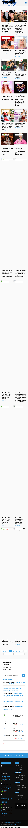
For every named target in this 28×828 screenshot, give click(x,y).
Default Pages (19, 795)
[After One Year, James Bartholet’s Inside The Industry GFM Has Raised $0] (20, 70)
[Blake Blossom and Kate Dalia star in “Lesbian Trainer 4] (20, 121)
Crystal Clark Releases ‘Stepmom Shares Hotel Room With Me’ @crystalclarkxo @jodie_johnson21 (13, 688)
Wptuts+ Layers (19, 779)
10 (5, 654)
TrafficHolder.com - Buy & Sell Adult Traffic (10, 827)
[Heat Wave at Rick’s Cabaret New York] (7, 48)
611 (2, 780)
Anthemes (13, 824)
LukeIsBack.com (20, 785)
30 (11, 654)
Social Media (19, 765)
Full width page (19, 797)
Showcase (7, 822)
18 (4, 82)
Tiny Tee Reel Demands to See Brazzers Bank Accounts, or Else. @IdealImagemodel (14, 708)
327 (14, 731)
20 (8, 654)
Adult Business (4, 773)
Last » (22, 654)
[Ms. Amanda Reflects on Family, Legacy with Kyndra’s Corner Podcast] (20, 48)
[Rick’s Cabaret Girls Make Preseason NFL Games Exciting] (7, 70)
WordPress (18, 822)
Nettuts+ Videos (20, 777)
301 (14, 738)
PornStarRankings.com (21, 787)
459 (14, 724)
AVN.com (18, 789)
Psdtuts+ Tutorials (20, 775)
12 (4, 38)
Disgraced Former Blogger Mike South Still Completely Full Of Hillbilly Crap (13, 695)
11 (17, 60)
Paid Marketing (19, 769)
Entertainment (19, 767)
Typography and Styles (21, 799)
